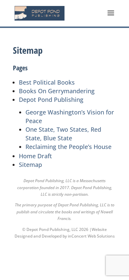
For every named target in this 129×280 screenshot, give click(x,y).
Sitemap (30, 165)
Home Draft (35, 156)
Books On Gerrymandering (57, 91)
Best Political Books (47, 82)
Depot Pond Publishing (51, 100)
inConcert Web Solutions (91, 236)
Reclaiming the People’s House (68, 147)
